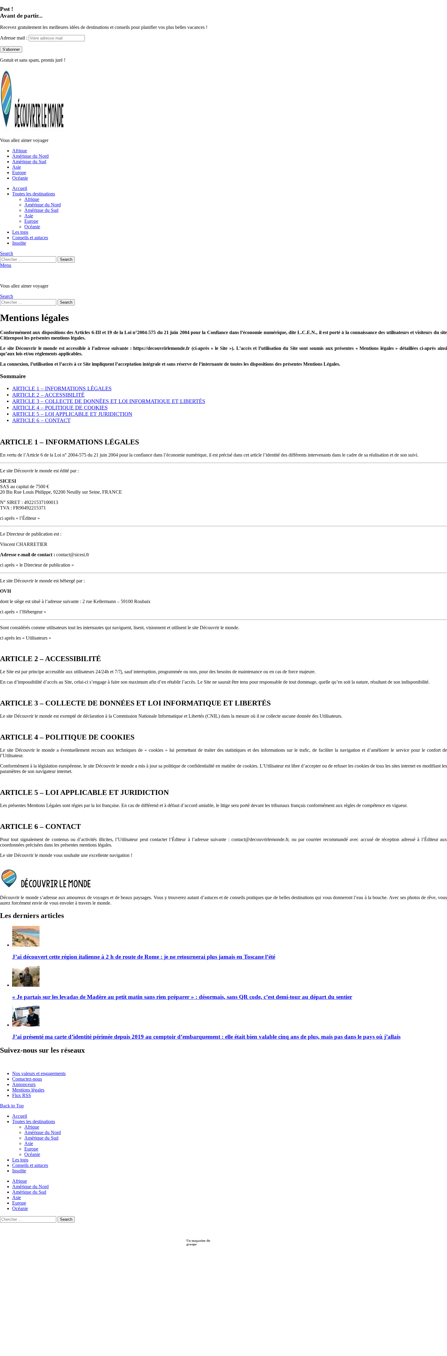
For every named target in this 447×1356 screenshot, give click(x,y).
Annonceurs (24, 1084)
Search (66, 259)
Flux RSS (21, 1095)
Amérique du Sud (29, 161)
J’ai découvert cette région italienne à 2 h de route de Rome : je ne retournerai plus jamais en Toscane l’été (143, 957)
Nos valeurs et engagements (39, 1073)
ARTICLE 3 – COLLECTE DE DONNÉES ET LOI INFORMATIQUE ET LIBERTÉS (108, 401)
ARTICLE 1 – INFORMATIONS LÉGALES (62, 388)
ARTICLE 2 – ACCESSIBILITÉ (48, 395)
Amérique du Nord (30, 156)
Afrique (19, 150)
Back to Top (12, 1105)
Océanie (20, 178)
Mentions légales (28, 1089)
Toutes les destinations (33, 193)
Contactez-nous (27, 1079)
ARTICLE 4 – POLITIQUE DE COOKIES (60, 408)
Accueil (19, 188)
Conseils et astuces (30, 237)
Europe (19, 172)
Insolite (19, 243)
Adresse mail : (14, 37)
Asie (16, 167)
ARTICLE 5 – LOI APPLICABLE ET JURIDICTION (72, 414)
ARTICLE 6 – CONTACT (41, 420)
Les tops (20, 232)
